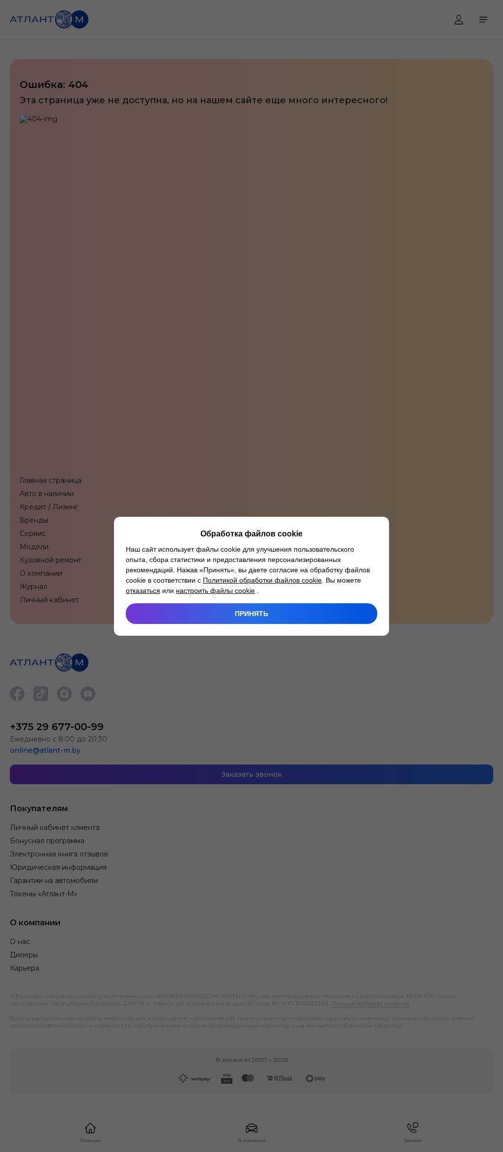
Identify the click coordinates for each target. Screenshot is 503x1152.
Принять (251, 614)
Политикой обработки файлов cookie (262, 580)
